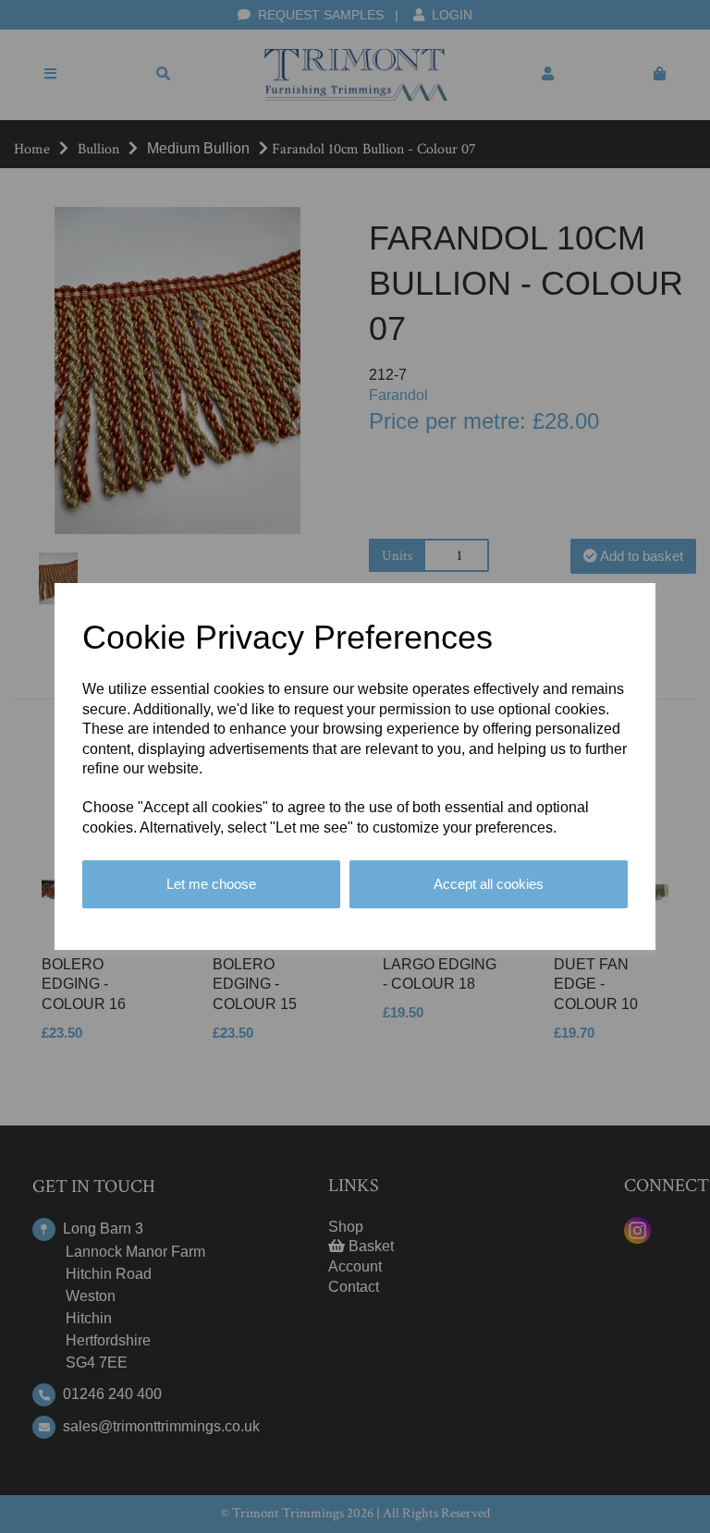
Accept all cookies (489, 884)
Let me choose (211, 884)
